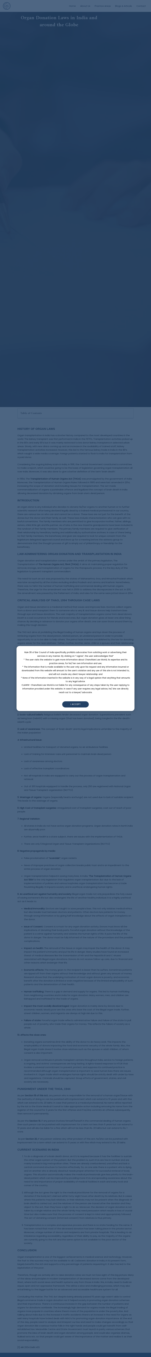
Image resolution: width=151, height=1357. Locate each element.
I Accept (75, 704)
